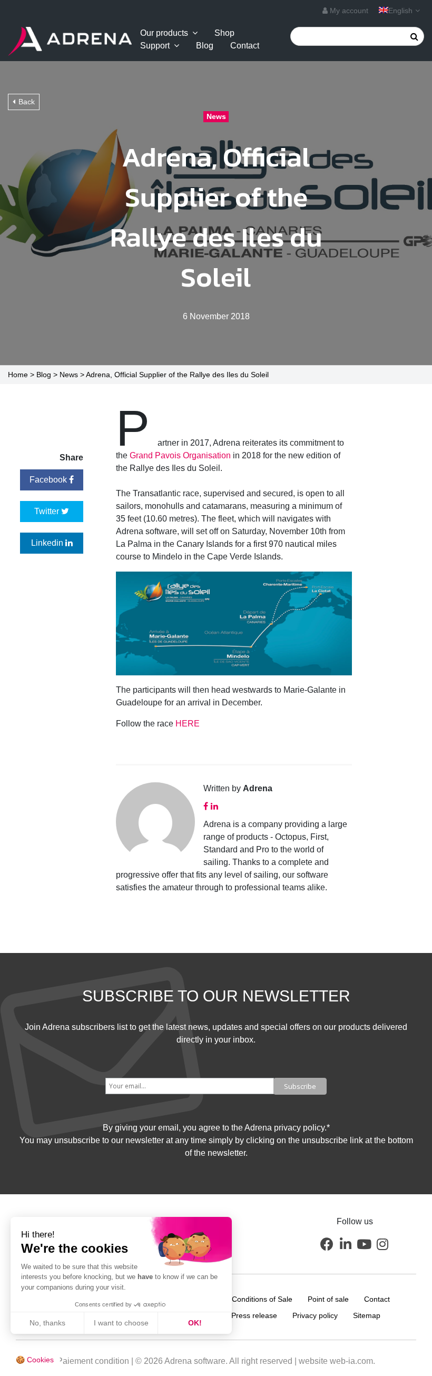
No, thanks (47, 1323)
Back (26, 101)
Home (18, 374)
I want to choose (121, 1323)
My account (348, 10)
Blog (204, 46)
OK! (195, 1323)
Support (155, 46)
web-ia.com (351, 1361)
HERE (187, 723)
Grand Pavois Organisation (180, 455)
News (69, 374)
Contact (244, 46)
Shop (224, 33)
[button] (327, 1244)
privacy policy (299, 1127)
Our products (164, 33)
